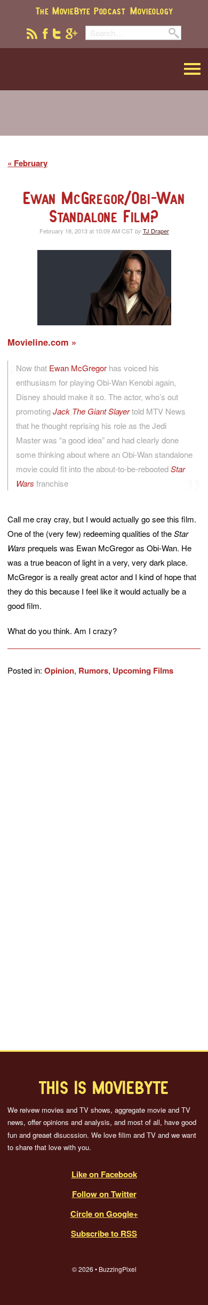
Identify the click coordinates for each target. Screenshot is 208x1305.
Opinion (59, 670)
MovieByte (61, 69)
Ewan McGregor (79, 367)
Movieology (151, 10)
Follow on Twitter (104, 1194)
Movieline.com (39, 342)
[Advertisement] (104, 120)
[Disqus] (104, 863)
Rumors (93, 670)
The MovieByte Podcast (80, 10)
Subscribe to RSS (104, 1233)
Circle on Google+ (104, 1214)
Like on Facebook (104, 1174)
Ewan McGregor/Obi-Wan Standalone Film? (104, 207)
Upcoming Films (143, 670)
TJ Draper (156, 230)
